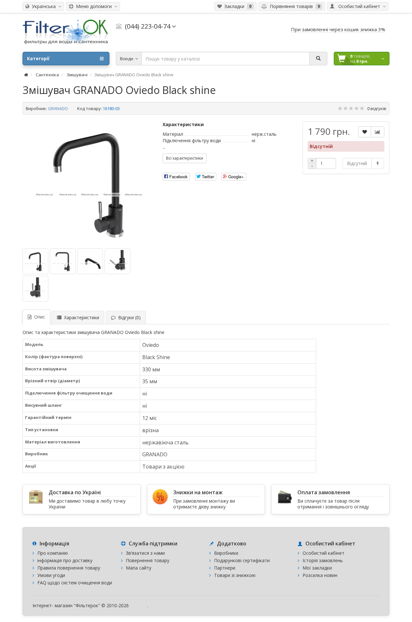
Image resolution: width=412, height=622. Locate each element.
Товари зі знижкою (235, 575)
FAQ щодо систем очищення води (74, 583)
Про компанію (52, 553)
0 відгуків (376, 108)
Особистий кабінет (323, 553)
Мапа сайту (138, 568)
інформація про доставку (64, 560)
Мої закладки (317, 568)
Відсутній (357, 163)
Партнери (224, 568)
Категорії (38, 58)
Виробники (226, 553)
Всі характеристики (184, 158)
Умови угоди (51, 575)
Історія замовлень (323, 560)
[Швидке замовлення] (377, 163)
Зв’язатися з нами (145, 553)
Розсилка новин (320, 575)
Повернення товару (147, 560)
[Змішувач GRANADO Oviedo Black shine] (89, 182)
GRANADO (58, 108)
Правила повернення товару (68, 568)
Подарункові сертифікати (242, 560)
